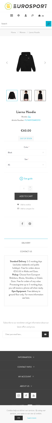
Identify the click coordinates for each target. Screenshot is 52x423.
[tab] (26, 243)
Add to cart (26, 196)
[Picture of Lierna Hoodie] (11, 90)
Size (26, 159)
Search (48, 24)
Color (26, 147)
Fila (29, 116)
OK (18, 418)
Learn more (31, 418)
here (27, 297)
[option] (12, 90)
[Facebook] (26, 395)
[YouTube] (33, 395)
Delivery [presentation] (26, 242)
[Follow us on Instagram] (18, 395)
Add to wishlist (26, 204)
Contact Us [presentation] (26, 251)
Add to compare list (27, 208)
